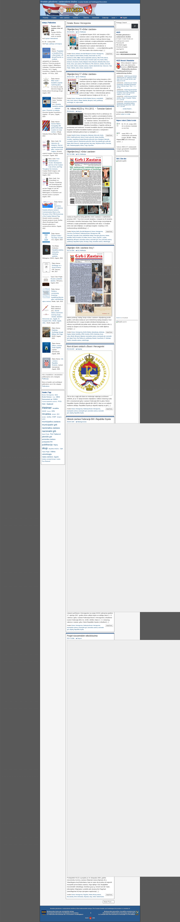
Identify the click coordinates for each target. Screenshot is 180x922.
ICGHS (91, 334)
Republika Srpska (78, 241)
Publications (45, 386)
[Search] (134, 26)
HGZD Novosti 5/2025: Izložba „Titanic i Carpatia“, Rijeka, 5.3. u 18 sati (127, 98)
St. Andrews (107, 338)
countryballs (99, 98)
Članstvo (86, 18)
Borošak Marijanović (86, 53)
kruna (101, 334)
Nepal (71, 338)
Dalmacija (90, 135)
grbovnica (102, 235)
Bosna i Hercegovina (97, 53)
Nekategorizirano (82, 422)
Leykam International (51, 38)
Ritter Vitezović (75, 143)
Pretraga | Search (121, 22)
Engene (69, 334)
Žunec (81, 68)
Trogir (86, 145)
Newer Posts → (108, 902)
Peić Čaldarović (86, 64)
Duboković (70, 57)
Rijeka (68, 143)
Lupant (104, 237)
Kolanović (69, 62)
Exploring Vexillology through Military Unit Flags (57, 332)
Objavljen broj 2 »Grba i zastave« (81, 151)
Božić (56, 395)
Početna (45, 18)
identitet (85, 100)
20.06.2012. (72, 111)
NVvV (75, 896)
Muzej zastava (97, 894)
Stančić (76, 66)
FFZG (60, 401)
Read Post (109, 54)
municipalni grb (101, 336)
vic (74, 102)
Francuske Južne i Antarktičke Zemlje (83, 235)
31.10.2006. (72, 638)
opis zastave (78, 64)
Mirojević (94, 62)
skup (93, 143)
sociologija (70, 102)
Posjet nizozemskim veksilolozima (82, 635)
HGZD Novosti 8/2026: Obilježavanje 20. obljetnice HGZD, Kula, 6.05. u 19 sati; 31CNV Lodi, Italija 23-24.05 (127, 78)
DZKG (74, 57)
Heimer (74, 59)
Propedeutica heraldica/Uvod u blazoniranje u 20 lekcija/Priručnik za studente (57, 55)
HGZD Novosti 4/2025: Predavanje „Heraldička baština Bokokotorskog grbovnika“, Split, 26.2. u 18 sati (127, 104)
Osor (100, 239)
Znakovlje (105, 18)
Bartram (74, 231)
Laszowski (70, 141)
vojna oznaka (79, 102)
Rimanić (94, 338)
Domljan (86, 55)
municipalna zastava (91, 336)
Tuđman (73, 68)
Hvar (98, 59)
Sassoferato (100, 338)
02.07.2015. (72, 77)
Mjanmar (83, 336)
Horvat (49, 411)
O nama (54, 18)
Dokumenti (95, 18)
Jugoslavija (75, 139)
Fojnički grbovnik (75, 137)
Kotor (96, 139)
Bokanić (78, 53)
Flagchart (85, 894)
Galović (106, 57)
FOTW (101, 57)
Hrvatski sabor (84, 59)
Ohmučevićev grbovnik (85, 141)
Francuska (69, 235)
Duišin (101, 135)
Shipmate (86, 896)
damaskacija (95, 332)
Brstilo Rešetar (79, 55)
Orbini (93, 141)
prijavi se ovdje (125, 114)
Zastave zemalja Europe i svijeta (51, 459)
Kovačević (75, 62)
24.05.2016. (72, 32)
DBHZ (58, 397)
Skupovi (79, 111)
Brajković (72, 55)
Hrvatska (69, 139)
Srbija (90, 241)
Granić (87, 137)
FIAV (98, 57)
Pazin (74, 338)
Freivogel (96, 235)
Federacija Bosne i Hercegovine (88, 233)
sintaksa (102, 64)
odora (72, 64)
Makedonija (70, 239)
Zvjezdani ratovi (88, 68)
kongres (59, 417)
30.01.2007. (72, 422)
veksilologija (106, 241)
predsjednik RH (47, 442)
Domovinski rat (93, 55)
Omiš (94, 100)
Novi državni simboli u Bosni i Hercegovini (85, 346)
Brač (68, 55)
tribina (82, 145)
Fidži (68, 100)
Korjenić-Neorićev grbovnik (86, 139)
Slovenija (86, 241)
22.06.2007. (72, 349)
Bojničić (74, 135)
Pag (96, 141)
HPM (82, 334)
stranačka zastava (83, 66)
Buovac (94, 98)
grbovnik (91, 137)
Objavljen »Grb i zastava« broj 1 (80, 248)
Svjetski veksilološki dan (95, 66)
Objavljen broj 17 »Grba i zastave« (81, 74)
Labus (94, 237)
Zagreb (56, 457)
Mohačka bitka (102, 62)
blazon (73, 53)
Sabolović (96, 64)
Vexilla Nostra (100, 896)
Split (68, 145)
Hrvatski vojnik (93, 59)
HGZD (77, 59)
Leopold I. (99, 237)
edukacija (101, 332)
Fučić (71, 100)
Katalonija (96, 334)
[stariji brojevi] (127, 109)
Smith (71, 66)
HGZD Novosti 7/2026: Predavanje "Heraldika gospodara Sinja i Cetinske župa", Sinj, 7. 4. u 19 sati (127, 85)
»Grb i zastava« (65, 18)
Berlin (77, 231)
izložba (49, 417)
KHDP (54, 417)
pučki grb (108, 141)
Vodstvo (75, 18)
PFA (92, 64)
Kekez (106, 59)
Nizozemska (70, 896)
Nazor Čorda (45, 434)
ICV (82, 237)
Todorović (105, 66)
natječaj (71, 413)
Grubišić (69, 59)
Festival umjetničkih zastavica (89, 57)
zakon (77, 68)
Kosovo (90, 237)
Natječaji (79, 349)
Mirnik (72, 336)
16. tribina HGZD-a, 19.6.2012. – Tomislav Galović (89, 108)
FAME (78, 57)
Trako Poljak (46, 451)
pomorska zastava (107, 239)
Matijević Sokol (87, 62)
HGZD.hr (118, 317)
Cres (54, 397)
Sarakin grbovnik (84, 143)
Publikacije (83, 32)
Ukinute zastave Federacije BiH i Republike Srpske (89, 419)
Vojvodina (91, 145)
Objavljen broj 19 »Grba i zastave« (81, 29)
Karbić (102, 59)
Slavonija (108, 143)
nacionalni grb (94, 239)
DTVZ (99, 55)
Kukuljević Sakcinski (103, 139)
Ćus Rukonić (76, 233)
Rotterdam (80, 896)
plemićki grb (101, 141)
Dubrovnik (96, 135)
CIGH (137, 914)
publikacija (100, 100)
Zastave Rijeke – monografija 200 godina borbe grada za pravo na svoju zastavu (57, 128)
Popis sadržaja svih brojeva (53, 44)
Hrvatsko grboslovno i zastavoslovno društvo (58, 1)
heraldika (101, 137)
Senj (90, 143)
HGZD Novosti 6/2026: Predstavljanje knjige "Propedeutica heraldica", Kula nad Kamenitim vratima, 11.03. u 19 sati (127, 92)
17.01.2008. (72, 154)
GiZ (78, 32)
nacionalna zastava (84, 239)
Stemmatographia (75, 145)
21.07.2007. (72, 250)
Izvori (113, 18)
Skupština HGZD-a (100, 143)
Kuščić (81, 62)
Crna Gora (69, 233)
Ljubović (75, 141)
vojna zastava (47, 457)
